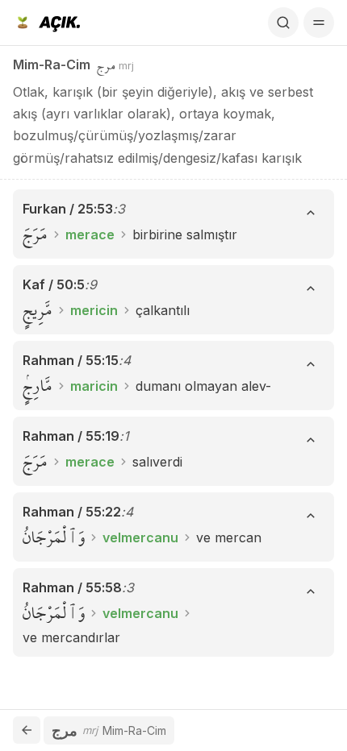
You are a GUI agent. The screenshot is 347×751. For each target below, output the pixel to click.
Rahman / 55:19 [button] (71, 436)
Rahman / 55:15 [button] (71, 360)
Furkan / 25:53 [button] (68, 209)
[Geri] (26, 730)
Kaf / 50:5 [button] (54, 284)
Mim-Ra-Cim (51, 64)
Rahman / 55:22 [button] (72, 512)
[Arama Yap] (283, 22)
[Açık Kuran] (46, 22)
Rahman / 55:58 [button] (72, 587)
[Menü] (318, 22)
